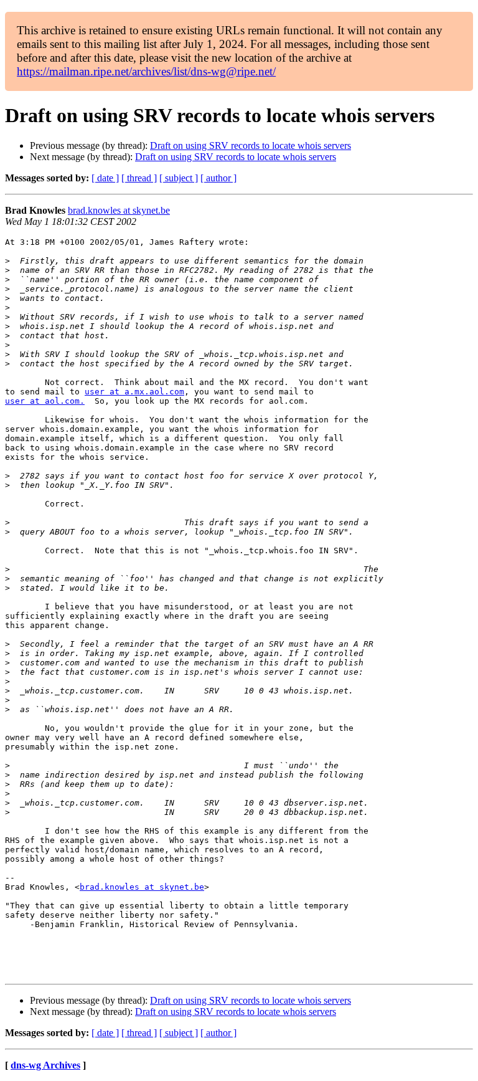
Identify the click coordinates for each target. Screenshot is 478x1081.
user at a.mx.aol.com (134, 391)
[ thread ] (139, 178)
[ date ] (105, 178)
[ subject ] (178, 178)
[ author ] (218, 178)
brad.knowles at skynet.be (119, 210)
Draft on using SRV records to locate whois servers (250, 145)
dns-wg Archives (45, 1065)
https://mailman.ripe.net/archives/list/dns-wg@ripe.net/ (146, 71)
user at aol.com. (45, 401)
